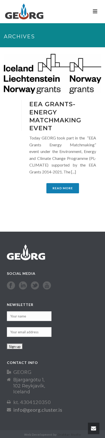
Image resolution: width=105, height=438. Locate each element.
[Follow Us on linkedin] (23, 285)
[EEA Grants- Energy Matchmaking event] (52, 74)
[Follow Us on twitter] (35, 285)
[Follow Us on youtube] (47, 285)
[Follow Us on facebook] (11, 285)
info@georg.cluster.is (37, 409)
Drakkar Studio (69, 434)
